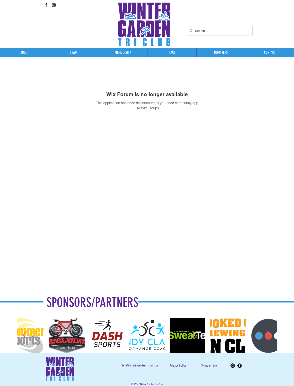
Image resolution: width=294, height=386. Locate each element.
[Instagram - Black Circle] (233, 365)
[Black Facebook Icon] (46, 5)
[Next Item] (269, 335)
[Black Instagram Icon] (53, 5)
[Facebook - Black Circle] (239, 365)
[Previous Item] (24, 335)
